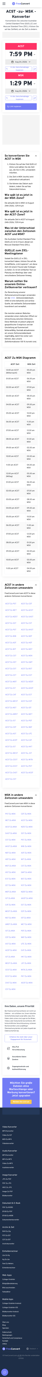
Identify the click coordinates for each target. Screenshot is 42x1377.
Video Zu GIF (7, 1135)
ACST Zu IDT (26, 708)
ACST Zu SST (10, 623)
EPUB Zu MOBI (7, 1216)
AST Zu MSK (10, 944)
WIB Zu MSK (26, 846)
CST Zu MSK (10, 840)
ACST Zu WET (11, 610)
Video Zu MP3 (7, 1163)
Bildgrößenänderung (10, 1284)
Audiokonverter (8, 1168)
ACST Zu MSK (27, 656)
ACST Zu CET (10, 675)
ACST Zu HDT (26, 643)
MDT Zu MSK (10, 892)
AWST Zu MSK (11, 924)
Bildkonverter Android (10, 1312)
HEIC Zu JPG (7, 1187)
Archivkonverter (8, 1244)
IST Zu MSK (10, 898)
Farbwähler (6, 1292)
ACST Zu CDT (26, 604)
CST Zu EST (6, 1240)
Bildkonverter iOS (8, 1316)
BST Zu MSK (26, 879)
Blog (4, 1325)
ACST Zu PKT (26, 766)
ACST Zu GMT (26, 662)
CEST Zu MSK (11, 970)
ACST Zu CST (26, 623)
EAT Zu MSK (26, 950)
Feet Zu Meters (7, 1264)
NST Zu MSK (10, 918)
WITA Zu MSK (26, 970)
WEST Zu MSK (11, 963)
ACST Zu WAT (26, 727)
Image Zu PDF (7, 1192)
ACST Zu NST (10, 708)
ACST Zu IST (10, 688)
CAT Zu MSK (10, 905)
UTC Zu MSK (26, 944)
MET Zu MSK (26, 924)
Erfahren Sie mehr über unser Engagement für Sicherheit (21, 1038)
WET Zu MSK (10, 820)
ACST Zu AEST (27, 610)
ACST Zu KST (26, 675)
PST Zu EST (6, 1236)
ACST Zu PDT (26, 721)
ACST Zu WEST (11, 753)
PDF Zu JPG (6, 1183)
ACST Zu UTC (26, 734)
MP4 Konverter (7, 1131)
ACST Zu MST (26, 649)
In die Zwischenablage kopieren (19, 69)
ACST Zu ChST (11, 773)
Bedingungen (7, 1335)
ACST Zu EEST (11, 766)
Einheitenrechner (8, 1268)
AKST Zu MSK (11, 846)
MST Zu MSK (10, 866)
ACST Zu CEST (11, 760)
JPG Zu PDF (6, 1179)
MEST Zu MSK (11, 911)
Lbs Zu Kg (6, 1255)
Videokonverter (8, 1143)
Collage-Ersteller (8, 1279)
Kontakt (5, 1341)
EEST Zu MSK (11, 976)
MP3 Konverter (7, 1155)
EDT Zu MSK (26, 911)
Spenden (5, 1328)
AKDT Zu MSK (27, 898)
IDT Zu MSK (26, 918)
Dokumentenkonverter (10, 1220)
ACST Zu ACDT (11, 740)
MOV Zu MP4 (7, 1139)
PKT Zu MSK (26, 976)
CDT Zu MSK (26, 814)
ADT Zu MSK (26, 853)
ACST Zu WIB (10, 636)
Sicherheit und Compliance (12, 1338)
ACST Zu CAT (10, 695)
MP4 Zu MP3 (7, 1159)
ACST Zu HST (10, 662)
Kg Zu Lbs (6, 1260)
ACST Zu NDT (26, 636)
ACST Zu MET (26, 714)
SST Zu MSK (26, 833)
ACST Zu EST (10, 669)
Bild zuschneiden (8, 1288)
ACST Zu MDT (11, 682)
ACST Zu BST (26, 669)
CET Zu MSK (10, 885)
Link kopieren (15, 106)
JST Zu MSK (26, 963)
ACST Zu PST (10, 604)
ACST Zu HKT (26, 747)
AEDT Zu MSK (27, 983)
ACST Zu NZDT (27, 682)
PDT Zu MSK (26, 931)
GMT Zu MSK (26, 872)
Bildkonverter (7, 1196)
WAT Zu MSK (26, 937)
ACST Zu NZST (11, 617)
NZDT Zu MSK (27, 892)
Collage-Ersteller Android (11, 1303)
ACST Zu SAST (27, 617)
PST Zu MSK (10, 814)
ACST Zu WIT (10, 649)
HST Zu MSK (10, 872)
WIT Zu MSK (26, 859)
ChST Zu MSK (11, 983)
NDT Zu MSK (10, 853)
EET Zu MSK (26, 905)
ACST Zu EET (26, 695)
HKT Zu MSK (26, 957)
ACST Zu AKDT (27, 688)
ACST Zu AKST (27, 630)
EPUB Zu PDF (7, 1212)
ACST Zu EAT (26, 740)
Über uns (5, 1322)
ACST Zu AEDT (27, 773)
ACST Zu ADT (10, 643)
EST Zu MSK (10, 879)
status (4, 1344)
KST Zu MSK (26, 885)
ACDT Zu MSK (11, 950)
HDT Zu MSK (10, 859)
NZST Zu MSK (27, 827)
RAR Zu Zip (6, 1231)
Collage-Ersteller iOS (10, 1308)
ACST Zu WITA (27, 760)
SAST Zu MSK (11, 833)
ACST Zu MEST (11, 701)
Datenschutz (7, 1332)
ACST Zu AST (10, 734)
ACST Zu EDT (26, 701)
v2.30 (19, 1356)
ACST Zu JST (26, 753)
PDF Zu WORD (7, 1207)
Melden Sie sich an (21, 1102)
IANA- (13, 298)
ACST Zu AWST (11, 714)
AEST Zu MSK (11, 827)
